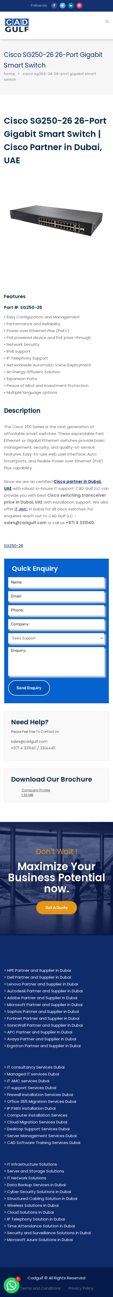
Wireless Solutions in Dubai (33, 1205)
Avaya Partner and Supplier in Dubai (41, 1039)
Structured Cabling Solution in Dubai (42, 1198)
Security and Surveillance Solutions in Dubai (49, 1233)
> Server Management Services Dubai (40, 1135)
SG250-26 (13, 545)
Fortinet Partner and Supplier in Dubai (43, 1018)
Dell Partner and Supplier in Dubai (39, 977)
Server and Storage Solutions (35, 1171)
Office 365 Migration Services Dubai (41, 1101)
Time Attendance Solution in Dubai (41, 1226)
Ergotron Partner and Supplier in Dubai (44, 1046)
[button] (11, 1285)
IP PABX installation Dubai (31, 1108)
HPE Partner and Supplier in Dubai (39, 970)
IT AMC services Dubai (28, 1081)
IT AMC (21, 509)
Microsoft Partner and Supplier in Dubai (45, 1004)
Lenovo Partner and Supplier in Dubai (42, 984)
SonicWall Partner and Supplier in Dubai (45, 1025)
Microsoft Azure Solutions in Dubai (40, 1239)
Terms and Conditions (40, 1288)
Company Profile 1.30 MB (36, 792)
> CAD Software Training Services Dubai (42, 1142)
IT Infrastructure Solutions (32, 1164)
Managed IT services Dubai (33, 1074)
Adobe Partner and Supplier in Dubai (42, 998)
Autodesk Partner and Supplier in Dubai (45, 991)
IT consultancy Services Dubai (36, 1067)
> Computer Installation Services (36, 1115)
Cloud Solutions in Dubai (30, 1212)
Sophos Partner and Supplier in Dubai (43, 1011)
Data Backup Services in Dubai (36, 1185)
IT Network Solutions (26, 1178)
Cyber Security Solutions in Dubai (39, 1191)
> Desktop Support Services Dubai (37, 1129)
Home (9, 73)
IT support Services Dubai (31, 1087)
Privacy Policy (81, 1288)
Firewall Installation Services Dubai (40, 1094)
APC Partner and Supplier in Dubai (39, 1032)
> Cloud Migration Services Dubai (35, 1122)
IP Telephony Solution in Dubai (36, 1219)
